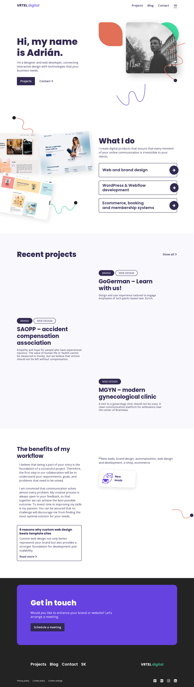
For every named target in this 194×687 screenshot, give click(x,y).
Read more (26, 556)
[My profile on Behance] (161, 680)
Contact (163, 5)
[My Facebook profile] (175, 680)
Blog (150, 5)
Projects (137, 5)
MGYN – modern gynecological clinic (127, 393)
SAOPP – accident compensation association (42, 336)
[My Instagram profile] (168, 680)
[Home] (28, 5)
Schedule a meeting (47, 627)
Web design (126, 273)
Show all (168, 254)
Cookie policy (39, 681)
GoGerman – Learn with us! (126, 284)
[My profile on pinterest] (155, 680)
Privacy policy (23, 681)
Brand (106, 273)
